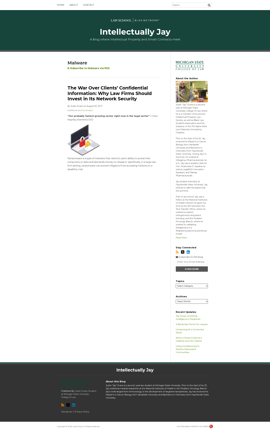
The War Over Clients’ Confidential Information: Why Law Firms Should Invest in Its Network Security (110, 93)
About (73, 5)
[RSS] (177, 252)
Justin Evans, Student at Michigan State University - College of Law (78, 394)
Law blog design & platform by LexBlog (193, 426)
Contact (88, 5)
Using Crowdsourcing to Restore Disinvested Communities (187, 349)
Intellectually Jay (135, 32)
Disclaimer (66, 411)
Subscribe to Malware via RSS (89, 68)
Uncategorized (85, 110)
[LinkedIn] (188, 252)
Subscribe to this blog (190, 257)
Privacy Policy (82, 411)
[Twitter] (182, 252)
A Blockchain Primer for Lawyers (192, 324)
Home (60, 5)
